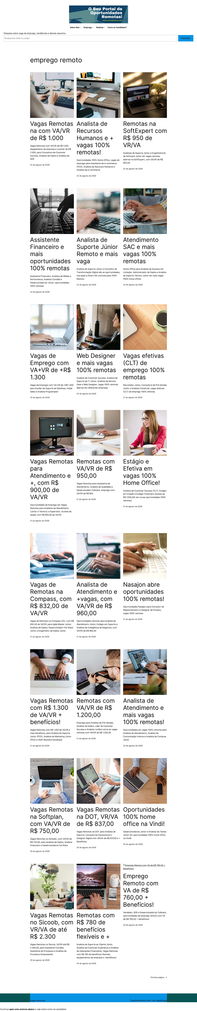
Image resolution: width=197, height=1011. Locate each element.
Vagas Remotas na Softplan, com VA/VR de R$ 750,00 (51, 820)
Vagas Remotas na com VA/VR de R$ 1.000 (51, 131)
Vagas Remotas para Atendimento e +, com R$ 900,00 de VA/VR (51, 479)
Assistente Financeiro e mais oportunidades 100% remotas (50, 254)
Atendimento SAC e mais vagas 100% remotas (141, 250)
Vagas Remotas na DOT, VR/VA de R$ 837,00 (98, 816)
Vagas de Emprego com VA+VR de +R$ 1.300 (50, 366)
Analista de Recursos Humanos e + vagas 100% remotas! (95, 138)
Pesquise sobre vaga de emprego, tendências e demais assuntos (35, 33)
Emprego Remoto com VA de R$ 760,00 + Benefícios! (140, 890)
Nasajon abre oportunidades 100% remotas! (143, 591)
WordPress (162, 1000)
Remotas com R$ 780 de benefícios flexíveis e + (96, 926)
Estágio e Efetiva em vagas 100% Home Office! (141, 472)
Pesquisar (185, 38)
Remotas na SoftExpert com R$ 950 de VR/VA (145, 134)
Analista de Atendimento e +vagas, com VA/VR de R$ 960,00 (97, 599)
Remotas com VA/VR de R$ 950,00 (96, 468)
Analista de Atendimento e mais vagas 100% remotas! (143, 711)
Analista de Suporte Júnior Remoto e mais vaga (97, 250)
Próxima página (159, 977)
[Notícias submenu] (104, 27)
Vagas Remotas (37, 1000)
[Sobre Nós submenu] (80, 27)
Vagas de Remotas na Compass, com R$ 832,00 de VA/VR (51, 599)
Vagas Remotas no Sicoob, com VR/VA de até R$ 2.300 (51, 926)
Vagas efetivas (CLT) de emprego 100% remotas (144, 366)
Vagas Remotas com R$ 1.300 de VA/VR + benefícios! (51, 711)
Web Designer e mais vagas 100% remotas (96, 363)
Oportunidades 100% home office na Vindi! (144, 816)
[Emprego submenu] (92, 27)
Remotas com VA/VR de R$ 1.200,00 (96, 707)
